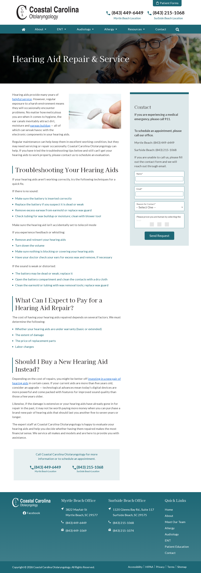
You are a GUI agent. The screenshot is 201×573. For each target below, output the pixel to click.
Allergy (109, 29)
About (39, 29)
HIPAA (149, 566)
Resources (135, 29)
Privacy (160, 566)
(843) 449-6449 (47, 467)
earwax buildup (40, 125)
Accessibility (135, 566)
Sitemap (182, 566)
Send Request (159, 236)
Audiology (84, 29)
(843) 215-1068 (90, 467)
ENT (60, 29)
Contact (160, 29)
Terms (171, 566)
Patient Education (177, 546)
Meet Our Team (175, 522)
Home (169, 509)
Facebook (33, 513)
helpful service (22, 99)
